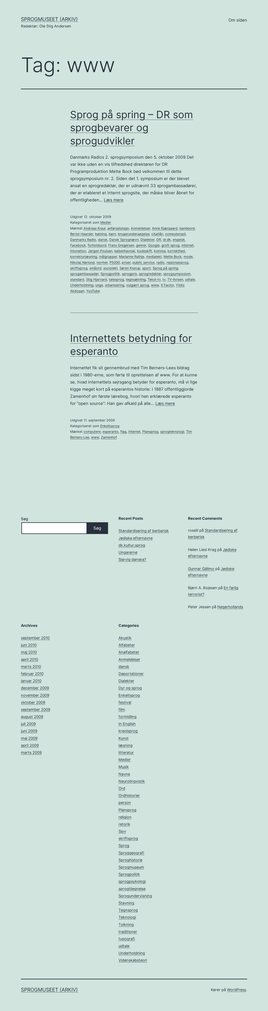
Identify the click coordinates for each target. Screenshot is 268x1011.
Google (154, 245)
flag (123, 431)
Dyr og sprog (130, 688)
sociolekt (110, 268)
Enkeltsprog (109, 426)
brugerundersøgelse (133, 234)
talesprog (116, 279)
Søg (24, 519)
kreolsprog (128, 731)
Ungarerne (128, 552)
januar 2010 (31, 681)
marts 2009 (31, 752)
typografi (127, 939)
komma (160, 251)
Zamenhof (109, 437)
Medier (105, 222)
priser (126, 262)
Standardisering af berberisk (144, 531)
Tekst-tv (154, 279)
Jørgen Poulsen (100, 251)
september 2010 (35, 638)
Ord (122, 788)
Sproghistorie (130, 860)
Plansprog (150, 431)
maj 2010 (29, 652)
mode (188, 256)
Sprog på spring (165, 268)
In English (127, 724)
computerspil (175, 234)
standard (77, 279)
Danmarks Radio (83, 239)
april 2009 (30, 745)
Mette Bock (173, 256)
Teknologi (127, 917)
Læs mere (114, 199)
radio (160, 262)
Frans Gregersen (121, 245)
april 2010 (29, 659)
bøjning (101, 234)
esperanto (111, 431)
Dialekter (147, 239)
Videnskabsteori (133, 960)
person (125, 802)
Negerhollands (230, 607)
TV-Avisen (175, 279)
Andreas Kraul (95, 228)
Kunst (124, 738)
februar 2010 (32, 673)
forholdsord (97, 245)
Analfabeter (129, 652)
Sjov (122, 831)
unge (99, 285)
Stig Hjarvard (96, 279)
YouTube (93, 291)
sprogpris (129, 274)
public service (144, 262)
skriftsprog (79, 268)
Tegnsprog (128, 910)
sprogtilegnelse (132, 889)
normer (102, 262)
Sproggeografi (131, 853)
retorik (124, 824)
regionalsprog (177, 262)
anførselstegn (118, 228)
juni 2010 (29, 645)
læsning (126, 745)
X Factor (167, 285)
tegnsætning (136, 279)
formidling (128, 716)
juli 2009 (28, 724)
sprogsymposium (177, 274)
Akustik (125, 638)
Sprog (124, 845)
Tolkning (126, 924)
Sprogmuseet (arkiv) (49, 19)
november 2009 (35, 695)
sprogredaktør (150, 274)
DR (158, 239)
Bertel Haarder (81, 234)
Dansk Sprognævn (124, 239)
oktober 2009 (33, 702)
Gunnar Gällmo (201, 568)
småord (95, 268)
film (122, 709)
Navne (124, 774)
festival (125, 702)
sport (146, 268)
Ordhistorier (129, 795)
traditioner (128, 931)
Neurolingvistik (132, 781)
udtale (190, 279)
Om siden (237, 20)
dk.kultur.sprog (132, 545)
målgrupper (108, 256)
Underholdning (81, 285)
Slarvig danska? (132, 559)
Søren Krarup (130, 268)
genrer (141, 245)
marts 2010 (31, 666)
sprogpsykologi (132, 881)
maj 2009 (29, 738)
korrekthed (176, 251)
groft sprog (170, 245)
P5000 (115, 262)
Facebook (78, 245)
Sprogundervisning (135, 896)
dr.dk (167, 239)
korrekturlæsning (83, 256)
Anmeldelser (140, 228)
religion (125, 817)
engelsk (179, 239)
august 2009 (32, 716)
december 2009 (35, 688)
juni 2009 (29, 731)
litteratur (126, 752)
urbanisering (114, 285)
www (155, 285)
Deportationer (131, 673)
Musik (124, 767)
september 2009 (35, 709)
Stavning (126, 903)
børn (112, 234)
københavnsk (124, 251)
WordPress (236, 990)
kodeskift (144, 251)
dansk (102, 239)
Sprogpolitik (110, 274)
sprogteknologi (172, 431)
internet (188, 245)
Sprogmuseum (131, 867)
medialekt (154, 256)
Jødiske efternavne (136, 538)
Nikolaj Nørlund (82, 262)
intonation (78, 251)
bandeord (187, 228)
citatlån (157, 234)
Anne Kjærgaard (165, 228)
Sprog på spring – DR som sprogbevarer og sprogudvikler (131, 127)
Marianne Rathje (131, 256)
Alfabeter (127, 645)
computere (92, 431)
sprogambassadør (84, 274)
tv (163, 279)
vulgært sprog (137, 285)
